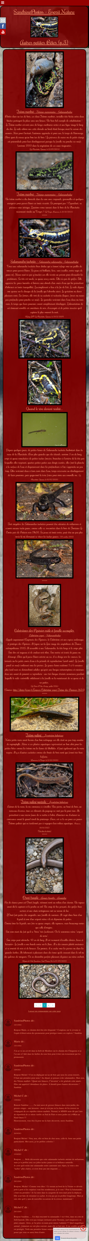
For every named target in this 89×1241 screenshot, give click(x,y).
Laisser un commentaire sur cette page (44, 1011)
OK (57, 1238)
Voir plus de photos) (44, 831)
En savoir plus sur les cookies (69, 1238)
